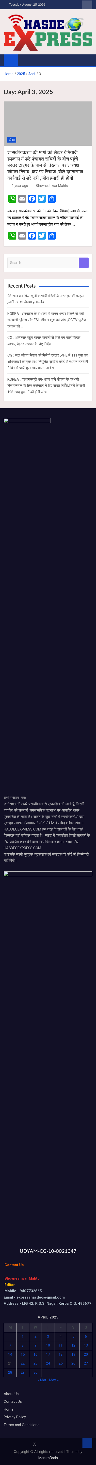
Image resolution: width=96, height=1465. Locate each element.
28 (10, 1372)
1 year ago (20, 186)
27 (86, 1363)
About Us (11, 1394)
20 (86, 1354)
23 (35, 1363)
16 (35, 1354)
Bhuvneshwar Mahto (52, 186)
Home (9, 1409)
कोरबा (12, 140)
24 (48, 1363)
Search (84, 263)
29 (23, 1372)
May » (54, 1380)
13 (86, 1345)
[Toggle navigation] (24, 60)
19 (73, 1354)
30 (35, 1372)
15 (23, 1354)
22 (23, 1363)
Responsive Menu (87, 4)
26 (73, 1363)
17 (48, 1354)
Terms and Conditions (21, 1425)
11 (61, 1345)
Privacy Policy (15, 1417)
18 (61, 1354)
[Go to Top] (87, 1443)
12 (73, 1345)
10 (48, 1345)
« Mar (41, 1380)
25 (61, 1363)
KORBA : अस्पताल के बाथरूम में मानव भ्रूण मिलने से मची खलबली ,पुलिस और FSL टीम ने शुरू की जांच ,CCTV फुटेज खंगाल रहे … (46, 319)
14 (10, 1354)
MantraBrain (48, 1458)
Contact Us (13, 1401)
